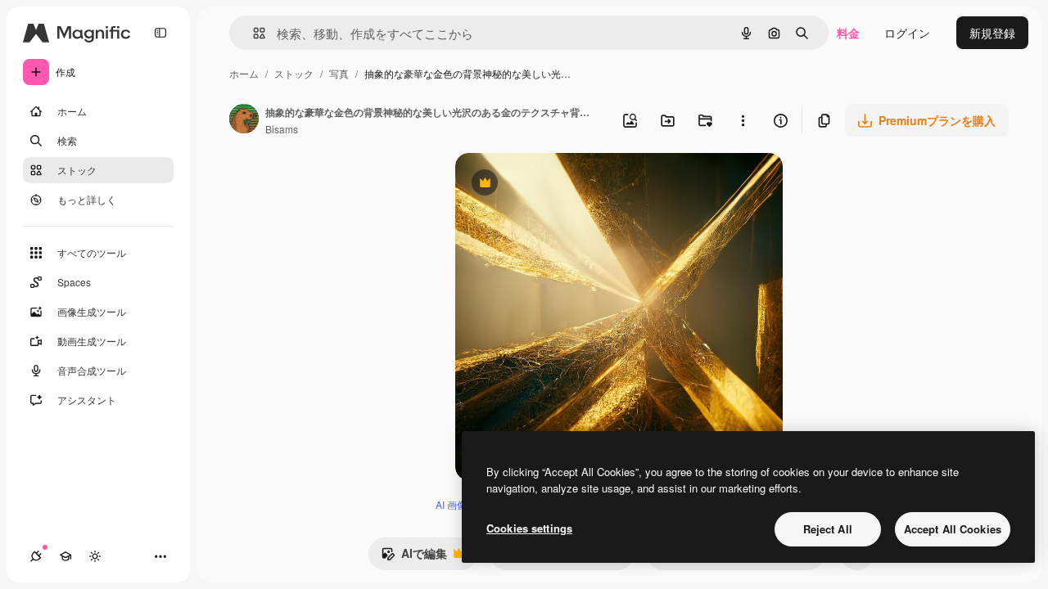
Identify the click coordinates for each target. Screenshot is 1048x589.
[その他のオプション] (742, 120)
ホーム (244, 73)
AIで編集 (414, 557)
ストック (294, 73)
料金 (848, 33)
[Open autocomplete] (252, 33)
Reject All (827, 529)
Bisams (281, 129)
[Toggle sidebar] (160, 33)
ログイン (907, 33)
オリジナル (568, 184)
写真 (339, 73)
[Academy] (65, 556)
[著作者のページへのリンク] (244, 120)
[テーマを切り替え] (95, 556)
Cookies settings (529, 528)
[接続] (36, 556)
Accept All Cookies (952, 529)
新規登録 (992, 33)
